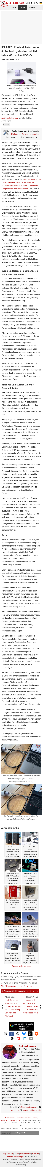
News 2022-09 (15, 1120)
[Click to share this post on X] (30, 1033)
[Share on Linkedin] (24, 1038)
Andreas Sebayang (9, 118)
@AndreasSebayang (29, 1107)
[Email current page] (31, 1038)
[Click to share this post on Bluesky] (24, 1034)
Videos (32, 7)
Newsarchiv (4, 1120)
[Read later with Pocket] (12, 1038)
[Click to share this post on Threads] (17, 1034)
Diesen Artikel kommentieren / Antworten (20, 991)
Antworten (28, 986)
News (22, 7)
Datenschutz (25, 1153)
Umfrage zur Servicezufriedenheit (25, 134)
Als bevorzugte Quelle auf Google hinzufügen (23, 1026)
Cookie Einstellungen (15, 1156)
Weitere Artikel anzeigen (21, 966)
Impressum (8, 1153)
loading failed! (6, 1133)
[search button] (34, 3)
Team (16, 1153)
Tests (14, 7)
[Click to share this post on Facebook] (11, 1034)
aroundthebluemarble (31, 1110)
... (40, 7)
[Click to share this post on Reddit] (36, 1033)
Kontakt (35, 1153)
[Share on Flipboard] (18, 1038)
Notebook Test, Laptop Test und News (18, 1118)
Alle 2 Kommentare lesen (11, 986)
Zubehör (6, 124)
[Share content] (6, 1034)
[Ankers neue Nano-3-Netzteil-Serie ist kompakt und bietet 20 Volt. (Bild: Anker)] (21, 73)
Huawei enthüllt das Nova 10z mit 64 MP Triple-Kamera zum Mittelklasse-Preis (30, 1006)
